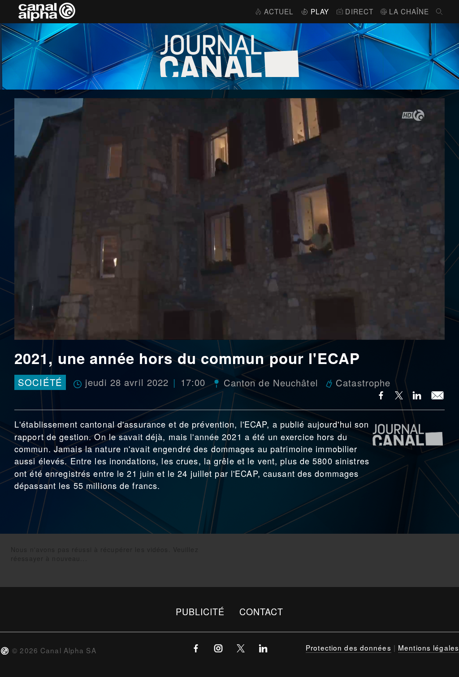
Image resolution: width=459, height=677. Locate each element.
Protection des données (348, 647)
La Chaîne (409, 11)
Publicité (200, 611)
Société (40, 382)
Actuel (279, 11)
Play (320, 11)
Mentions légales (428, 647)
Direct (359, 11)
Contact (261, 611)
